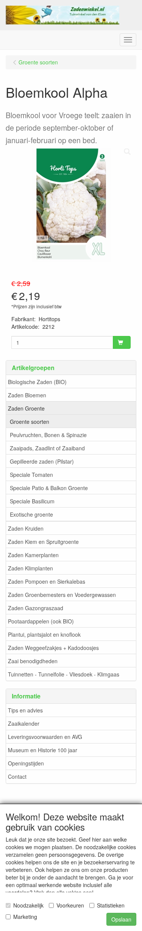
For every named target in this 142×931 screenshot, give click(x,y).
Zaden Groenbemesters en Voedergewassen (62, 594)
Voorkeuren (70, 905)
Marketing (25, 916)
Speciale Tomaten (31, 474)
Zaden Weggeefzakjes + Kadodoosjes (53, 647)
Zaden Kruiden (26, 528)
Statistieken (111, 905)
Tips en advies (25, 710)
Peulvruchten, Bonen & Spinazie (48, 435)
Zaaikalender (23, 723)
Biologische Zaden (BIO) (37, 382)
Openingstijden (26, 763)
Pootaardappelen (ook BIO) (41, 621)
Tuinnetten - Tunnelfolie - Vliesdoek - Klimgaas (63, 674)
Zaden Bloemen (27, 395)
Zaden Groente (26, 408)
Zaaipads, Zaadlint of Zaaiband (47, 448)
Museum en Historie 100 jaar (42, 750)
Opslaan (121, 919)
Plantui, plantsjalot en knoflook (44, 634)
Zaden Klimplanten (30, 568)
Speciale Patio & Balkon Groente (49, 488)
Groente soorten (29, 421)
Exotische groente (31, 514)
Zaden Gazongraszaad (35, 608)
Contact (17, 776)
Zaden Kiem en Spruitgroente (43, 541)
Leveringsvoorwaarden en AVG (45, 736)
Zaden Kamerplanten (33, 555)
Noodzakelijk (28, 905)
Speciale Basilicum (32, 501)
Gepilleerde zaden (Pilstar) (42, 461)
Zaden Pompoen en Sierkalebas (46, 581)
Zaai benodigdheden (33, 661)
